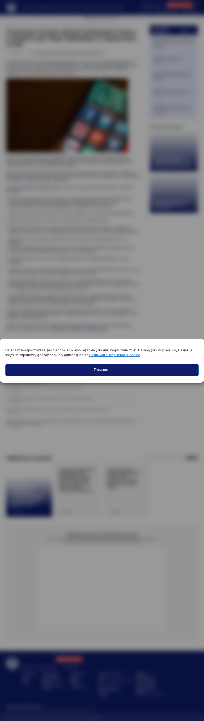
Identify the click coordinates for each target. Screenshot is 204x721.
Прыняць (102, 370)
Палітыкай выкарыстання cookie (114, 355)
